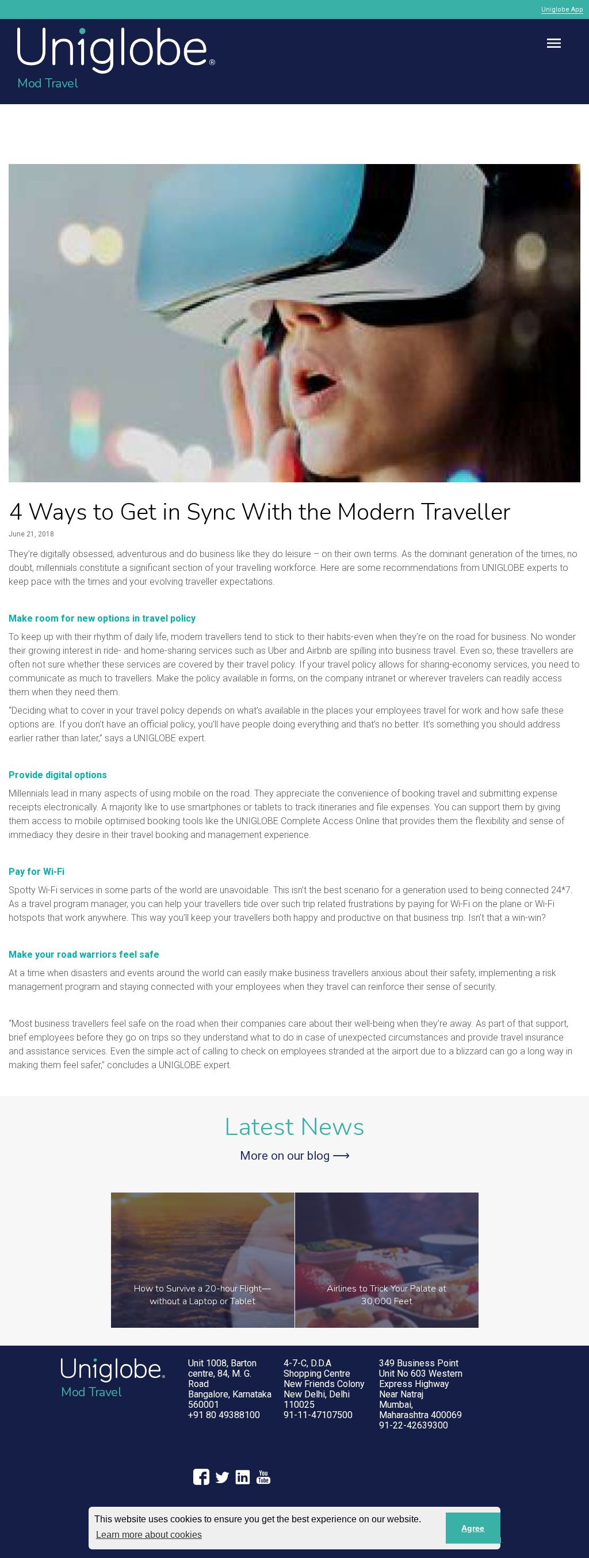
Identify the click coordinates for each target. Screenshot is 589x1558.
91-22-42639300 (413, 1425)
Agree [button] (472, 1528)
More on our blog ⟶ (295, 1156)
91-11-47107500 (318, 1415)
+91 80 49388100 (224, 1415)
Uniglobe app (562, 9)
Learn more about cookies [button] (149, 1535)
